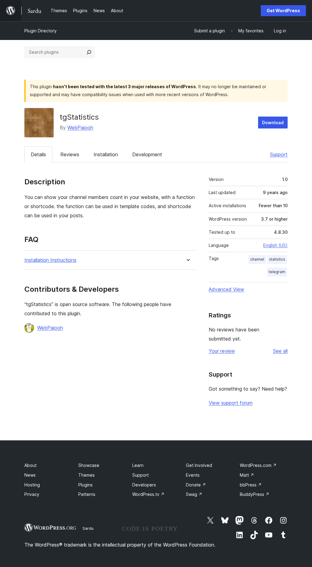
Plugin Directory (40, 30)
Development (147, 154)
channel (257, 259)
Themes (86, 475)
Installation (106, 154)
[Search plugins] (89, 52)
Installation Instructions (50, 260)
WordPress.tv (148, 494)
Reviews (69, 154)
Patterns (86, 494)
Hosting (32, 484)
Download (273, 122)
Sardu (88, 528)
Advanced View (226, 289)
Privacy (31, 494)
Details (38, 154)
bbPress (251, 484)
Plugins (85, 484)
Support (279, 154)
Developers (144, 484)
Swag (194, 494)
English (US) (275, 245)
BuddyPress (254, 494)
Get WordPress (283, 10)
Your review (222, 351)
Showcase (88, 465)
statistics (277, 259)
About (30, 465)
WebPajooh (80, 128)
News (30, 475)
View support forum (231, 403)
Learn (138, 465)
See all (280, 351)
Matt (247, 475)
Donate (196, 484)
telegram (277, 271)
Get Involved (199, 465)
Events (193, 475)
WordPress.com (258, 465)
